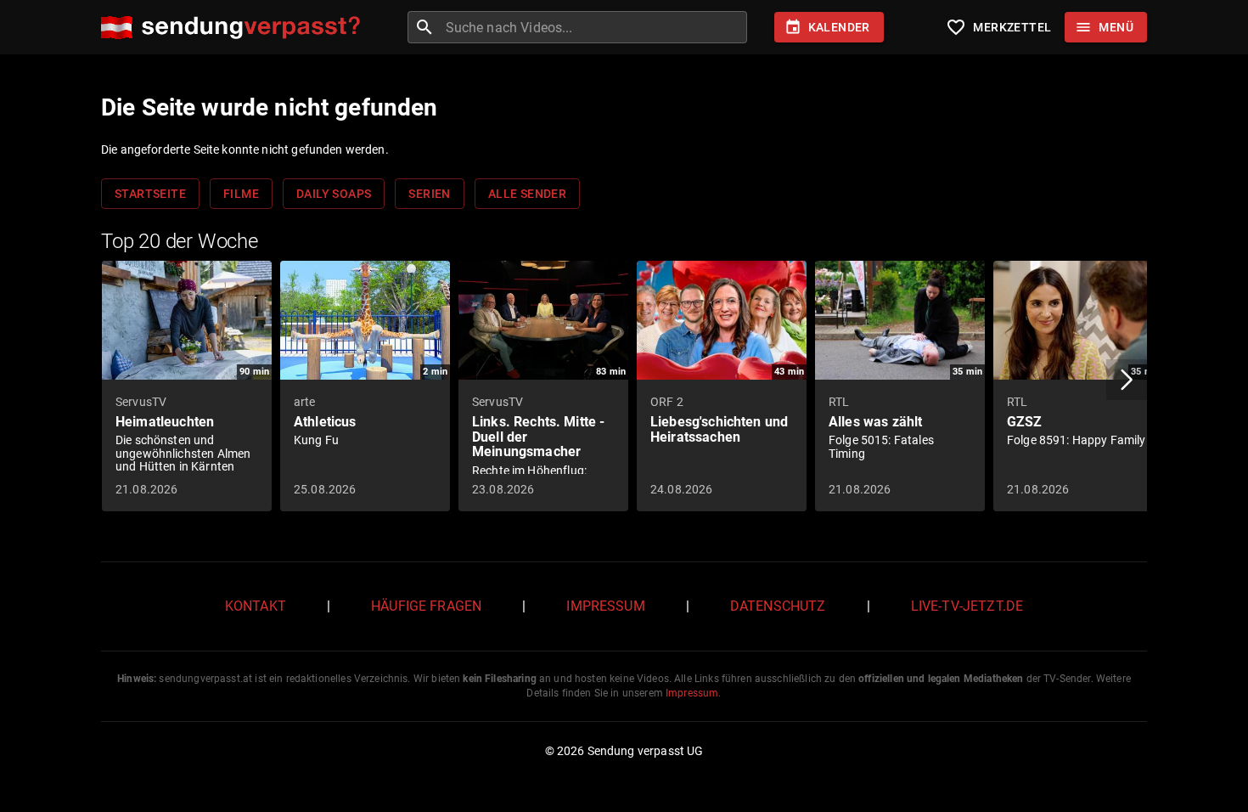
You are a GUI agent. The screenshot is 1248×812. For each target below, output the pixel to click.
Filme (241, 193)
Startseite (150, 193)
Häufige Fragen (426, 606)
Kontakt (255, 606)
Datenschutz (778, 606)
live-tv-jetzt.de (967, 606)
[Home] (234, 27)
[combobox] (594, 27)
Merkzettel (998, 27)
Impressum (605, 606)
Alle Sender (527, 193)
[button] (1126, 379)
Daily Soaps (333, 193)
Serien (429, 193)
